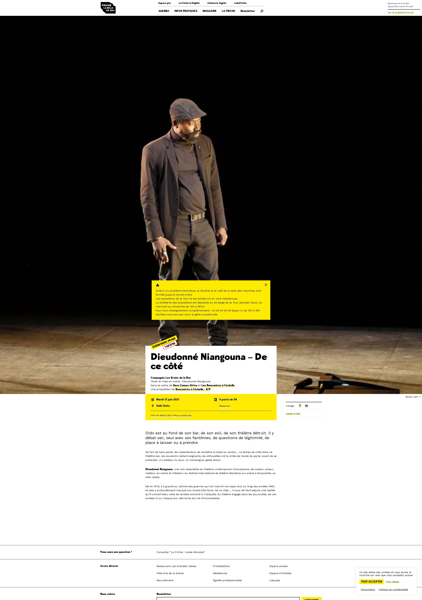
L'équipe (274, 580)
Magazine (210, 11)
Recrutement (165, 580)
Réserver (224, 406)
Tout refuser (392, 581)
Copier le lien (293, 413)
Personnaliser (368, 589)
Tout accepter (371, 581)
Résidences (220, 573)
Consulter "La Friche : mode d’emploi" (181, 552)
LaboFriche (240, 3)
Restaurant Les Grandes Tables (176, 566)
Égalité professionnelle (227, 580)
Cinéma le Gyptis (216, 3)
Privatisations (221, 566)
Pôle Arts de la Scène (170, 573)
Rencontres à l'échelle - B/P (193, 389)
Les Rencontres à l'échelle (218, 385)
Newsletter (248, 11)
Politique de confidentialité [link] (393, 589)
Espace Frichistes (280, 573)
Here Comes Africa (185, 385)
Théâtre (170, 345)
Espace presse (278, 566)
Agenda (163, 11)
